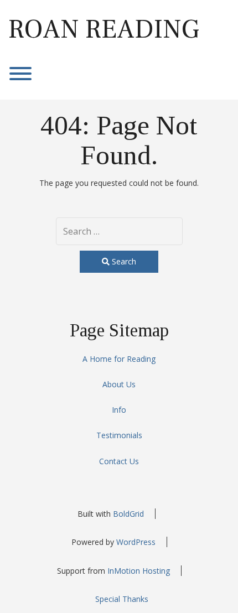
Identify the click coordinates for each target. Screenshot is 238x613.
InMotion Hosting (138, 570)
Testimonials (119, 435)
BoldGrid (128, 513)
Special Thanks (121, 599)
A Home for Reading (119, 359)
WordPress (136, 542)
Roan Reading (103, 29)
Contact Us (119, 461)
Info (119, 409)
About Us (119, 384)
